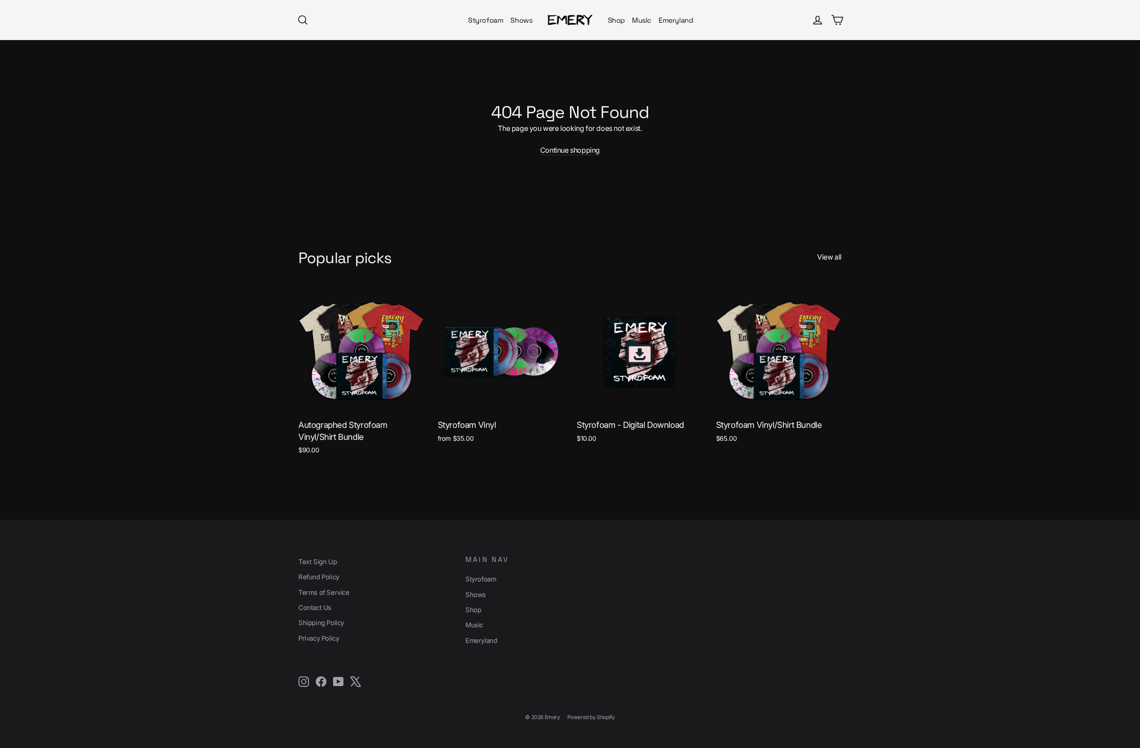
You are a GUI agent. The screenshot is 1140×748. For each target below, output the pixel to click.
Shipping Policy (321, 623)
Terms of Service (324, 593)
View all (829, 256)
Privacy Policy (318, 638)
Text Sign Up (317, 562)
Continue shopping (570, 150)
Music (641, 20)
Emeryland (676, 20)
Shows (521, 20)
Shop (616, 20)
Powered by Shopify (591, 717)
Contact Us (314, 608)
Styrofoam (485, 20)
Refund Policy (318, 577)
